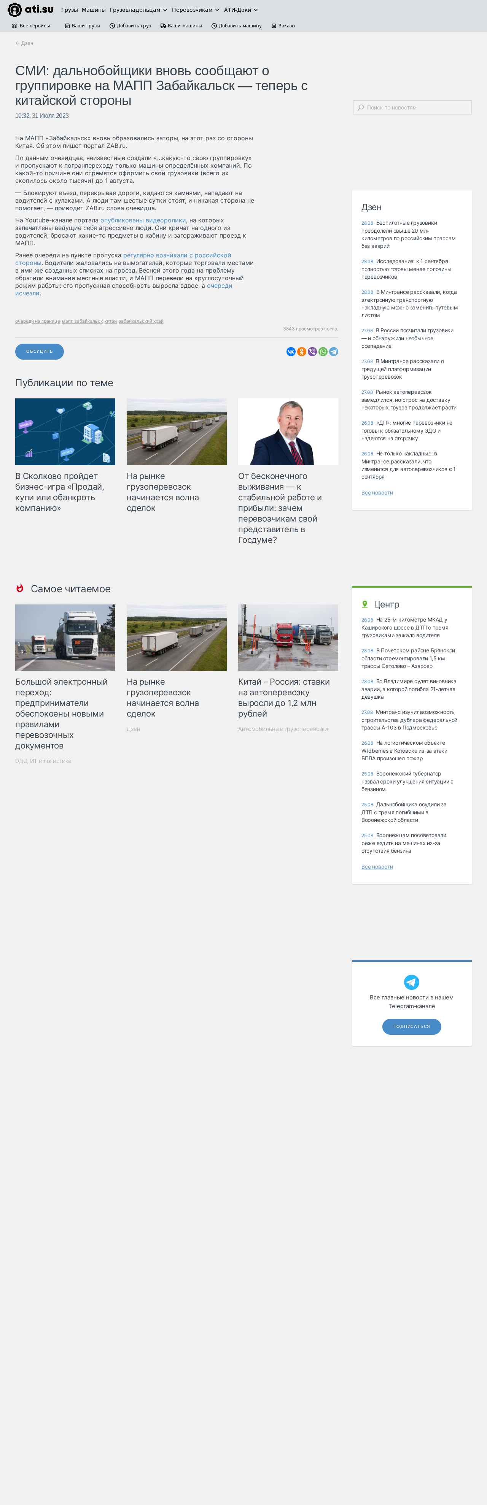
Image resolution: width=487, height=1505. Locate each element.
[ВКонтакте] (291, 351)
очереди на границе (37, 321)
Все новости (377, 492)
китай (111, 321)
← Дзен (24, 43)
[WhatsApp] (323, 351)
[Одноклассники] (301, 351)
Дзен (133, 729)
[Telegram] (333, 351)
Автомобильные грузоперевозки (283, 729)
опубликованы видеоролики (143, 220)
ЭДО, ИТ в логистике (43, 760)
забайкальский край (141, 321)
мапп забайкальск (82, 321)
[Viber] (312, 351)
